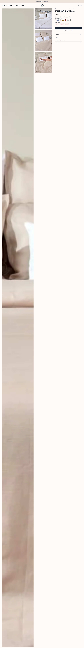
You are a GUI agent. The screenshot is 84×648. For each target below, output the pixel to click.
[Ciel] (58, 20)
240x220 (62, 24)
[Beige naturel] (60, 20)
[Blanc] (56, 20)
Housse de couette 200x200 (61, 8)
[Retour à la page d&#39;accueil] (55, 8)
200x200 (57, 24)
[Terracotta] (65, 20)
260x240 (66, 24)
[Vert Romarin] (70, 20)
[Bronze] (63, 20)
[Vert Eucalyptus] (68, 20)
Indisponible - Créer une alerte (68, 28)
